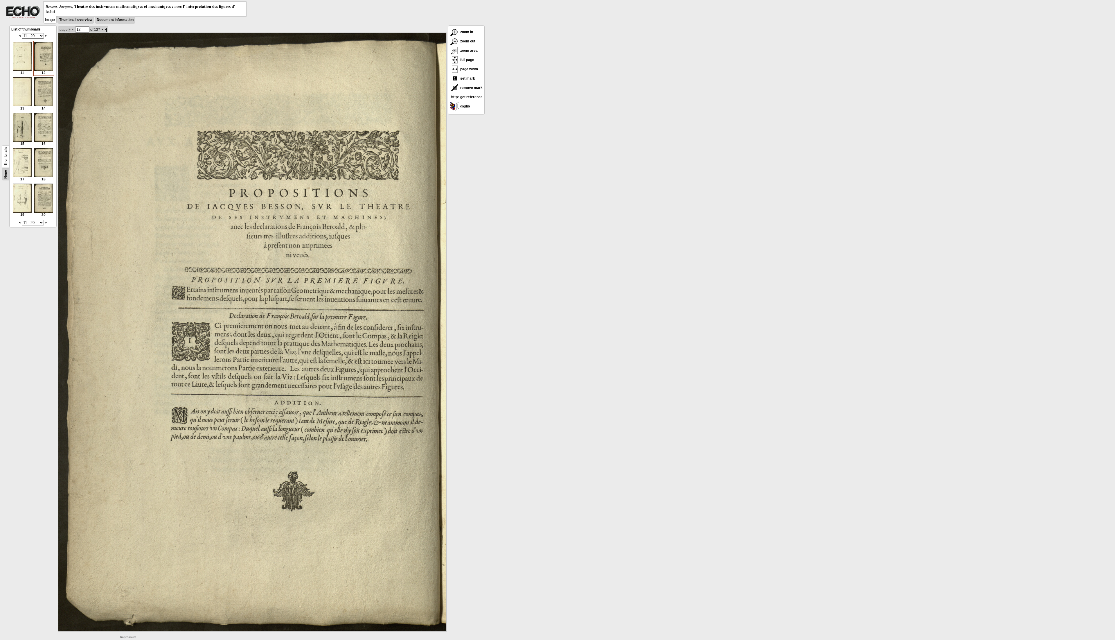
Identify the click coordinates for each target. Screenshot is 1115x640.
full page (466, 60)
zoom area (468, 51)
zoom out (467, 41)
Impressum (128, 637)
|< (70, 30)
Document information (115, 20)
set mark (467, 78)
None (5, 174)
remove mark (471, 88)
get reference (471, 97)
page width (468, 69)
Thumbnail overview (75, 20)
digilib (464, 106)
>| (105, 30)
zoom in (466, 32)
